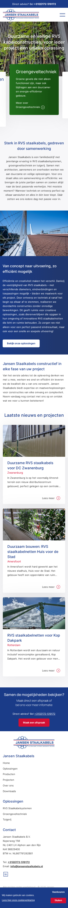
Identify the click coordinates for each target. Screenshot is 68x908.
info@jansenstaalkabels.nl (26, 866)
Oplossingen (10, 768)
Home (6, 762)
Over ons (8, 785)
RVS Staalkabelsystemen (17, 808)
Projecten (8, 779)
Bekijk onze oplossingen (21, 343)
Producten (9, 774)
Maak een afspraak (34, 722)
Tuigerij (7, 819)
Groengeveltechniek (15, 813)
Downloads (9, 791)
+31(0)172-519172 (45, 4)
